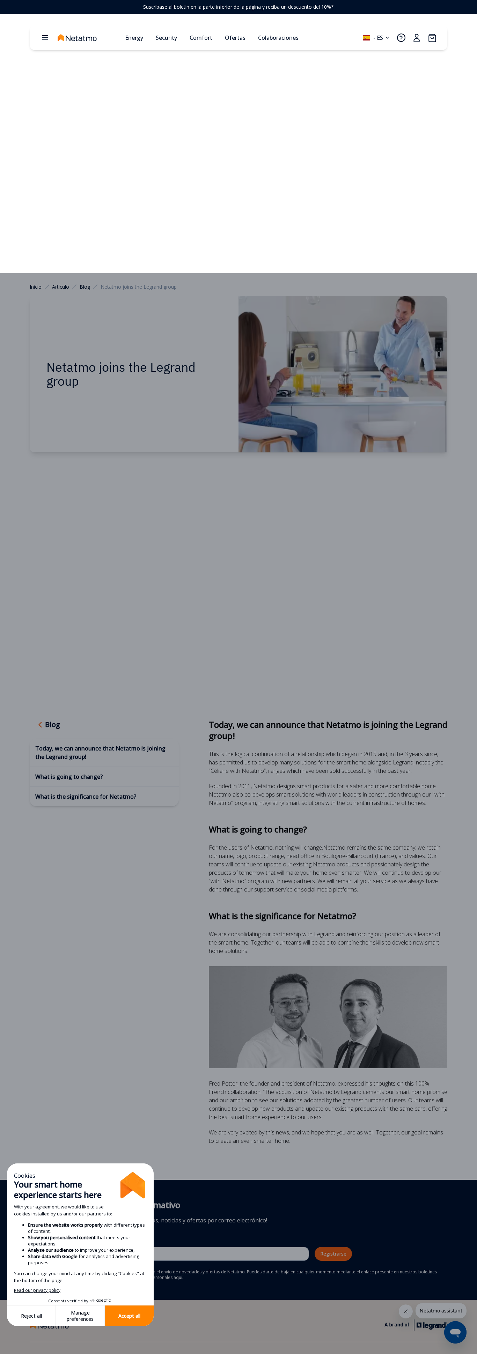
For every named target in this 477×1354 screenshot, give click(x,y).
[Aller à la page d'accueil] (88, 37)
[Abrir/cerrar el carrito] (432, 38)
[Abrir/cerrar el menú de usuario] (416, 38)
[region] (238, 7)
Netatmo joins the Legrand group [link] (139, 286)
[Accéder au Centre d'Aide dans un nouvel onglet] (401, 38)
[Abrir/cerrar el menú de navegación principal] (45, 38)
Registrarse (333, 1253)
